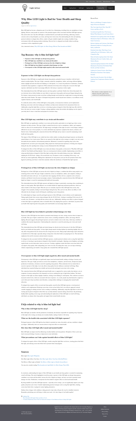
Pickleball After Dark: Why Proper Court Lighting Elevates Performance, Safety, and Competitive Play (101, 52)
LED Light (81, 8)
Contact (113, 1)
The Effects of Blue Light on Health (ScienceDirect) (54, 362)
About (87, 1)
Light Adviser (35, 8)
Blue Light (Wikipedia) (33, 356)
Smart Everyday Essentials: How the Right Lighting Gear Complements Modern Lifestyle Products (102, 79)
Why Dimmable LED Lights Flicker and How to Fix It (35, 398)
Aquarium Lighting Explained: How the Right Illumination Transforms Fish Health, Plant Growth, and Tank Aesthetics (102, 66)
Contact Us (110, 8)
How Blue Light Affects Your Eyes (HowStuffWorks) (53, 359)
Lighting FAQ (101, 8)
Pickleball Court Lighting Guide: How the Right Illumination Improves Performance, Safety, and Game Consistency (103, 39)
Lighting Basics (72, 8)
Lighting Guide (89, 8)
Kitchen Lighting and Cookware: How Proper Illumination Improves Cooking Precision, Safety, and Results (102, 45)
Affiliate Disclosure (106, 1)
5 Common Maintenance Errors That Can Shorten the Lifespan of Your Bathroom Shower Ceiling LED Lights (47, 399)
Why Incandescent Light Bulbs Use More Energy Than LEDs (53, 365)
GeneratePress (29, 413)
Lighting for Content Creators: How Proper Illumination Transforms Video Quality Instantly (101, 72)
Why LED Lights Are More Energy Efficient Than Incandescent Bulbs (52, 46)
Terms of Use (99, 1)
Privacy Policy (92, 1)
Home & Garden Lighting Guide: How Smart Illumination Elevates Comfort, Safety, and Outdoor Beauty (102, 59)
